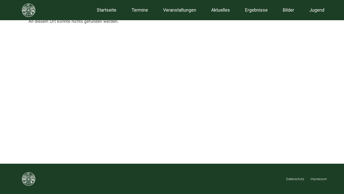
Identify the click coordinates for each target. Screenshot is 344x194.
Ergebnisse (256, 10)
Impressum (319, 179)
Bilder (288, 10)
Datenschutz (295, 179)
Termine (139, 10)
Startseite (106, 10)
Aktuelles (220, 10)
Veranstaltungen (179, 10)
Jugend (316, 10)
